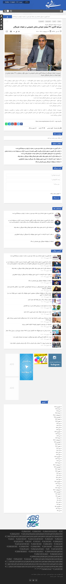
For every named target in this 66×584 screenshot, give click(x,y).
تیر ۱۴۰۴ (58, 436)
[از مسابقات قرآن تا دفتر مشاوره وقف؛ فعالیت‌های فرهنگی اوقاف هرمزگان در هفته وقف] (33, 229)
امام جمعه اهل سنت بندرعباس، (36, 539)
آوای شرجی (50, 128)
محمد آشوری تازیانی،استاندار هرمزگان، (54, 551)
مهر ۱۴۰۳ (58, 454)
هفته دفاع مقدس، (58, 569)
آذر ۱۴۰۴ (58, 425)
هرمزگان (9, 559)
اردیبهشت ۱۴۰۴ (56, 440)
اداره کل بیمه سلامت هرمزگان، (50, 531)
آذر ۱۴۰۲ (58, 475)
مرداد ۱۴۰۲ (58, 484)
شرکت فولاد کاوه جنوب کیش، (22, 544)
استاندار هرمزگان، (26, 531)
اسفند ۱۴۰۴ (57, 419)
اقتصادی (41, 21)
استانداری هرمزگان (15, 534)
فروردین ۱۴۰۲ (57, 492)
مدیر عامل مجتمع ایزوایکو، (56, 554)
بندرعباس (12, 539)
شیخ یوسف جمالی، (47, 546)
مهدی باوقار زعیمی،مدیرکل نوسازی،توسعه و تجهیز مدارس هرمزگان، (48, 559)
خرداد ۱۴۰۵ (57, 413)
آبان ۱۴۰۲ (58, 477)
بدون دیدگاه (32, 128)
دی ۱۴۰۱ (58, 498)
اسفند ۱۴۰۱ (58, 494)
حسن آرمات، (37, 541)
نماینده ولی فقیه (18, 559)
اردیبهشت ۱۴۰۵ (56, 415)
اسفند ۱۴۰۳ (57, 444)
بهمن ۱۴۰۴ (57, 421)
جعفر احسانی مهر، (47, 541)
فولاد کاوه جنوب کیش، (57, 549)
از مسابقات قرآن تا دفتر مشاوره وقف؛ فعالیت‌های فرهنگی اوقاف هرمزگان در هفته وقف (39, 156)
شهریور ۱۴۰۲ (57, 481)
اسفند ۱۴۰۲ (57, 469)
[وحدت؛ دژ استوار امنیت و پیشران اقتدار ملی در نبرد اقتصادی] (33, 308)
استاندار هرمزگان (37, 531)
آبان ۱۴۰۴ (58, 427)
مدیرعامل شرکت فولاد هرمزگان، (36, 551)
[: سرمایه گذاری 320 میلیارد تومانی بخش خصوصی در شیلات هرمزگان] (7, 31)
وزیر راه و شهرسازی (47, 569)
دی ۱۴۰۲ (58, 473)
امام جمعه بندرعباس (21, 539)
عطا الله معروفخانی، (24, 546)
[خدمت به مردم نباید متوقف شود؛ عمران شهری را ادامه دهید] (33, 314)
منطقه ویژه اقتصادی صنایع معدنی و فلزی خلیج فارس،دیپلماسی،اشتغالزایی (46, 556)
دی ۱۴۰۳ (58, 448)
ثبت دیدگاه (56, 198)
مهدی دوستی (28, 559)
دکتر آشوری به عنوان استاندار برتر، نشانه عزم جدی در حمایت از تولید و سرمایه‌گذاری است (39, 17)
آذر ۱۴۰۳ (58, 450)
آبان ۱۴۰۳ (58, 452)
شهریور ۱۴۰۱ (57, 506)
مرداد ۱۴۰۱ (58, 508)
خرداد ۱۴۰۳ (57, 463)
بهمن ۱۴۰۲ (57, 471)
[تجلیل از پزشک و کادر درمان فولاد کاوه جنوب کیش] (33, 301)
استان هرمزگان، (49, 539)
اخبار (54, 21)
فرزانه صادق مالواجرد (12, 546)
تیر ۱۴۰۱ (58, 511)
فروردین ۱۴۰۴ (57, 442)
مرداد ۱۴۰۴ (58, 434)
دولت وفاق (28, 541)
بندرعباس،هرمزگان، (58, 541)
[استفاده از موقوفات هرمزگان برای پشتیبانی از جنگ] (33, 243)
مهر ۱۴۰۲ (58, 479)
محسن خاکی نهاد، (25, 549)
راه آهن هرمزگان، (48, 544)
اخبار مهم (48, 21)
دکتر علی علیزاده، (58, 544)
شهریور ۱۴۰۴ (57, 432)
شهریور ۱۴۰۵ (57, 407)
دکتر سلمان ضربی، (19, 541)
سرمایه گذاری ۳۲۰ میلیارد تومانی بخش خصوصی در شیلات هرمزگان (37, 27)
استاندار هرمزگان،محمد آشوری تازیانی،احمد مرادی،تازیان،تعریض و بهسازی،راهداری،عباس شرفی (42, 534)
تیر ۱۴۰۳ (58, 461)
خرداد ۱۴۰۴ (57, 438)
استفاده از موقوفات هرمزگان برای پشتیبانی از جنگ (47, 162)
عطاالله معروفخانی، (36, 546)
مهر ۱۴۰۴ (58, 430)
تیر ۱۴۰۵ (58, 411)
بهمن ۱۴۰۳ (57, 446)
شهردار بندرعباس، (58, 546)
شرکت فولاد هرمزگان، (36, 544)
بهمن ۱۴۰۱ (58, 496)
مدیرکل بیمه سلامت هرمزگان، (42, 554)
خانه (59, 21)
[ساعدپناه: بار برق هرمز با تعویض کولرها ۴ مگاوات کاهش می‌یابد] (33, 326)
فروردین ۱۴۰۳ (57, 467)
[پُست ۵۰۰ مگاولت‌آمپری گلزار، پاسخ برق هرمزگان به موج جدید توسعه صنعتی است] (33, 339)
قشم (48, 549)
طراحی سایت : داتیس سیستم (56, 576)
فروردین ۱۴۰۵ (57, 417)
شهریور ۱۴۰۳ (57, 457)
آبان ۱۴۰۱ (58, 502)
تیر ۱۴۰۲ (58, 486)
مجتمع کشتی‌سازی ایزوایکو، (38, 549)
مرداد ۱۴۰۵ (57, 409)
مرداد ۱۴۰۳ (58, 459)
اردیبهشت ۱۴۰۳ (56, 465)
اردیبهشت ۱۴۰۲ (56, 490)
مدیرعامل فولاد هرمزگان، (21, 551)
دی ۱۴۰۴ (58, 423)
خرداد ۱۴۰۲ (57, 488)
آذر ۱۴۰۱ (58, 500)
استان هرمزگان (59, 539)
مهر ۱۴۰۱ (58, 504)
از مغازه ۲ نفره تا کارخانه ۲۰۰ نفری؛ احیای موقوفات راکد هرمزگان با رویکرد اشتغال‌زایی (39, 159)
